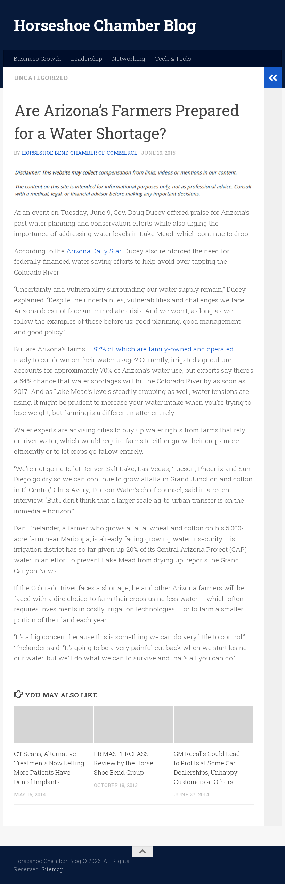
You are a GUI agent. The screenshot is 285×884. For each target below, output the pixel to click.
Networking (128, 59)
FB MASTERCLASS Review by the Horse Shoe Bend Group (123, 763)
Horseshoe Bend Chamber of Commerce (79, 152)
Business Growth (37, 59)
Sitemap (52, 869)
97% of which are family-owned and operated (164, 348)
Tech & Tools (173, 59)
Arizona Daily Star (93, 250)
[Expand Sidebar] (273, 77)
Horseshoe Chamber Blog (105, 25)
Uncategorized (41, 78)
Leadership (86, 59)
